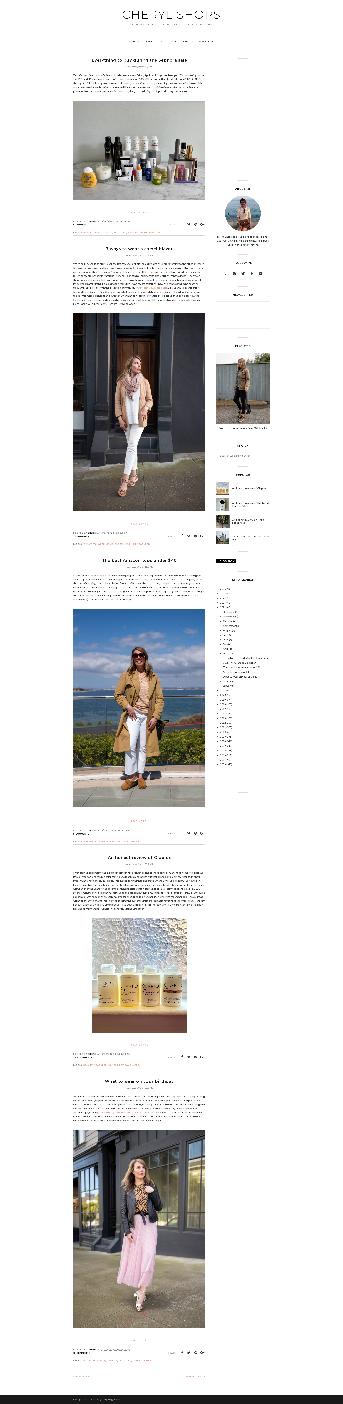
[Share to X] (189, 224)
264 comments (83, 1057)
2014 (223, 713)
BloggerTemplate (116, 1399)
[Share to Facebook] (182, 224)
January (227, 685)
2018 (223, 704)
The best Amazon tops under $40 (139, 560)
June (225, 639)
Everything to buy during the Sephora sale (139, 60)
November (229, 616)
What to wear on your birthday (139, 1081)
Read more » (139, 212)
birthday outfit (94, 1360)
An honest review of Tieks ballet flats (248, 521)
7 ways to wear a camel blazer (139, 248)
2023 (223, 602)
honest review (118, 1065)
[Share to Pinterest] (195, 224)
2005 (223, 755)
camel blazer (115, 544)
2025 (223, 593)
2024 (223, 597)
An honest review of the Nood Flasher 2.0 (250, 504)
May (225, 644)
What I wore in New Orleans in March (250, 538)
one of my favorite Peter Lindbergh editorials (128, 1112)
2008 (223, 741)
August (227, 630)
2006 (223, 750)
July (225, 635)
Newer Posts (84, 1376)
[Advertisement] (243, 119)
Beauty (88, 232)
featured (120, 232)
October (228, 621)
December (229, 611)
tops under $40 (132, 841)
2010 (223, 731)
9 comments (81, 225)
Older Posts (194, 1376)
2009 (223, 736)
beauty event (103, 232)
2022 (223, 607)
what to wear (143, 1360)
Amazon (101, 575)
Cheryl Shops (171, 15)
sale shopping (137, 232)
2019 (223, 699)
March (226, 653)
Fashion (130, 544)
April (225, 648)
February (228, 681)
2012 (223, 722)
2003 (223, 764)
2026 (223, 588)
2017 (223, 708)
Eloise (76, 299)
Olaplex (135, 1065)
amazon (88, 841)
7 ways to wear (94, 544)
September (229, 625)
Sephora (98, 75)
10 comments (81, 1353)
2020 (223, 694)
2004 (223, 759)
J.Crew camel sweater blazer (151, 287)
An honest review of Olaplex (139, 857)
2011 (223, 727)
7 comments (81, 536)
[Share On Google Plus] (202, 224)
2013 (223, 718)
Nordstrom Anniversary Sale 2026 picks (243, 428)
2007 (223, 745)
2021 (223, 690)
